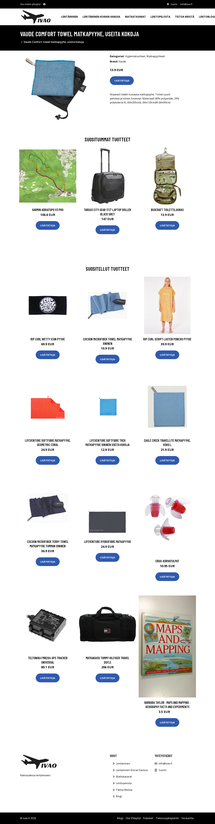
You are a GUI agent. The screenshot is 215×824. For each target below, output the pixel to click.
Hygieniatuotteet (135, 56)
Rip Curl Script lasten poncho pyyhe (167, 339)
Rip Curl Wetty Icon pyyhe (48, 339)
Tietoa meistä (184, 16)
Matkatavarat (135, 16)
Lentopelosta (160, 16)
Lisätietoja (121, 80)
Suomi (174, 4)
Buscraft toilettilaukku (167, 210)
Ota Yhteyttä (133, 818)
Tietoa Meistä (124, 790)
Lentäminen (69, 16)
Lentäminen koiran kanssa (101, 16)
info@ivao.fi (186, 4)
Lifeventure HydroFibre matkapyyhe (107, 542)
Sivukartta (187, 818)
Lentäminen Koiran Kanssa (132, 770)
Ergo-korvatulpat (167, 561)
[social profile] (44, 4)
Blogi (119, 796)
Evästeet (148, 818)
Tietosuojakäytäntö (167, 818)
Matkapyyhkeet (156, 56)
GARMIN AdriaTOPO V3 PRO (47, 210)
